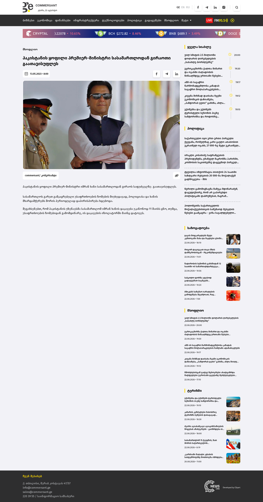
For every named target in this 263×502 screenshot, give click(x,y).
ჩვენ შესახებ (32, 476)
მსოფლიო (171, 20)
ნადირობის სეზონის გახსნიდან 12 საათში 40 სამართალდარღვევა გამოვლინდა (202, 265)
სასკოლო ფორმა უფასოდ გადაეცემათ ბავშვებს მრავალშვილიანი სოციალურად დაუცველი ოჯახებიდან (201, 279)
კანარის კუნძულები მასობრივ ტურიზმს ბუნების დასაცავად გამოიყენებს (200, 413)
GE (178, 7)
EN (183, 7)
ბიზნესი (28, 20)
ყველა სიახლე (199, 47)
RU (188, 7)
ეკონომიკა (44, 20)
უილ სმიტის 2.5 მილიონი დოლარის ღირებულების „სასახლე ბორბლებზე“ (211, 319)
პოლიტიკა (134, 20)
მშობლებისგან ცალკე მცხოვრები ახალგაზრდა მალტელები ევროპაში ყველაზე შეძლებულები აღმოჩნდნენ (209, 374)
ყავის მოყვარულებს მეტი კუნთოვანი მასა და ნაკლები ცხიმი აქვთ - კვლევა (202, 237)
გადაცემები (153, 20)
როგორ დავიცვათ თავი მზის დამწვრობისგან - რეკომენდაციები (203, 251)
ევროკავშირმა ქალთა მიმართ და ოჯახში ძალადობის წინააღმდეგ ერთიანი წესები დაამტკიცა (206, 333)
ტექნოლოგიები (113, 20)
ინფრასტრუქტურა (86, 20)
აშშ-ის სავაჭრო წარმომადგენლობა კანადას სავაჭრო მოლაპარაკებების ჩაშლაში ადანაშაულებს (212, 346)
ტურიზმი (194, 391)
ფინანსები (62, 20)
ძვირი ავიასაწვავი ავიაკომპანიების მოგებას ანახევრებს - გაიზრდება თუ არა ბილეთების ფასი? (204, 428)
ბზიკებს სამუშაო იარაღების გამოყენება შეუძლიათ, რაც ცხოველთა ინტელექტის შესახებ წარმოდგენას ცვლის (202, 293)
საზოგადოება (198, 228)
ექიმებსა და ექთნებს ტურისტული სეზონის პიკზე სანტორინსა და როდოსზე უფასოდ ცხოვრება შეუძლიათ (202, 399)
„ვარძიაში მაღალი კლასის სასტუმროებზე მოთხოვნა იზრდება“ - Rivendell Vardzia (204, 456)
